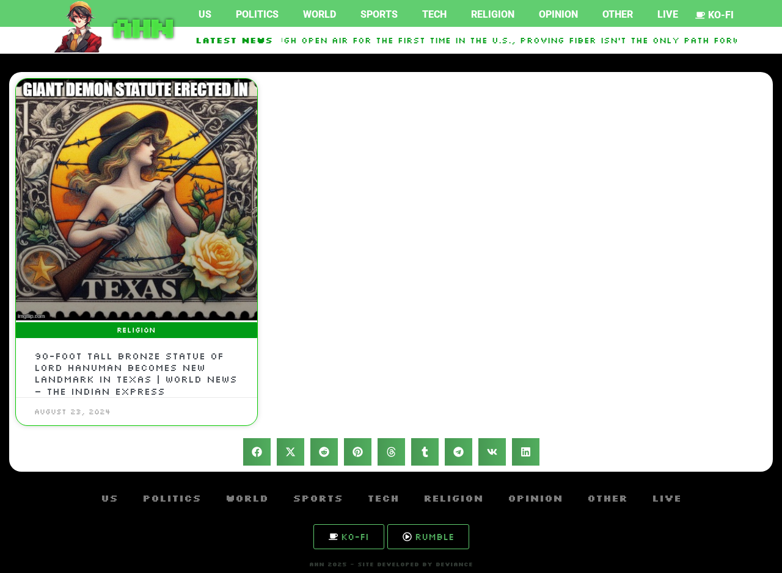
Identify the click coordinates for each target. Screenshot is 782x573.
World (319, 14)
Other (617, 14)
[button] (257, 452)
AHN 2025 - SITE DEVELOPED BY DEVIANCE (391, 564)
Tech (434, 14)
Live (667, 14)
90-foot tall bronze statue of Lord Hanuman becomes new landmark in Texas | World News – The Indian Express (135, 373)
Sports (379, 14)
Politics (257, 14)
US (205, 14)
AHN (140, 27)
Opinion (558, 14)
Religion (492, 14)
